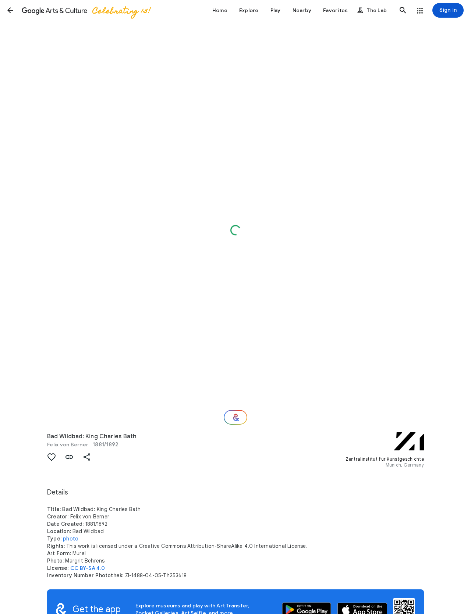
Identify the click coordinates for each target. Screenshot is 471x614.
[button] (10, 10)
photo (70, 538)
